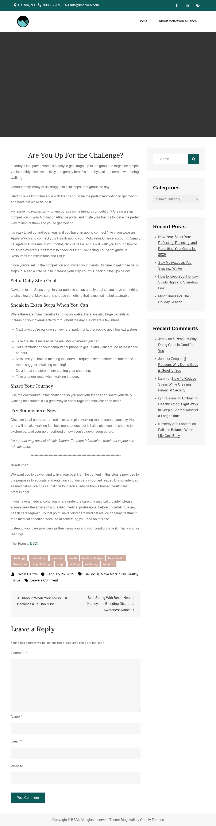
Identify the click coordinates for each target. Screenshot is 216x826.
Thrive (15, 580)
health (73, 558)
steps (60, 564)
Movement (20, 564)
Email (16, 741)
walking (75, 564)
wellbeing (91, 564)
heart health (116, 558)
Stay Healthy (128, 574)
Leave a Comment (44, 580)
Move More (109, 574)
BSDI (34, 543)
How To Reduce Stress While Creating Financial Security (177, 384)
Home (142, 21)
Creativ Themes (152, 820)
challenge (19, 558)
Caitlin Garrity (26, 574)
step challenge (42, 564)
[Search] (193, 159)
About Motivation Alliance (178, 21)
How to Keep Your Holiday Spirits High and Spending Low (178, 282)
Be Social (92, 574)
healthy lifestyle (92, 558)
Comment (19, 653)
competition (38, 558)
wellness (109, 564)
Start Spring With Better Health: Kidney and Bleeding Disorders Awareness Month (110, 604)
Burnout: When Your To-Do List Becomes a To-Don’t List (42, 601)
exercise (57, 558)
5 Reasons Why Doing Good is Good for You (177, 344)
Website (17, 766)
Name (16, 716)
